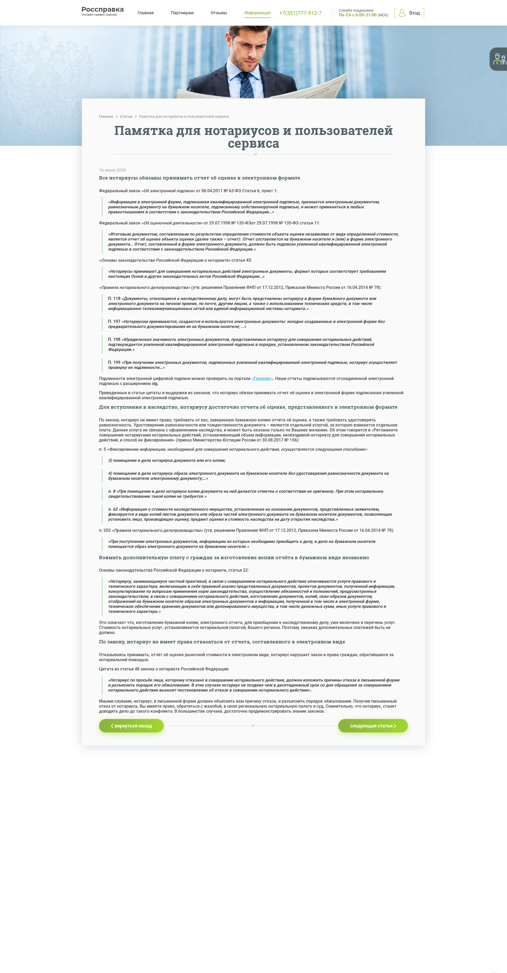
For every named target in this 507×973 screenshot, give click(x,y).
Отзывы (219, 12)
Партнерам (182, 12)
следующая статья (372, 725)
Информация (258, 12)
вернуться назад (133, 725)
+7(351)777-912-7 (300, 13)
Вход (414, 13)
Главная (146, 12)
